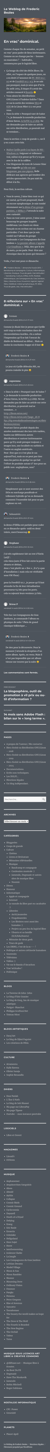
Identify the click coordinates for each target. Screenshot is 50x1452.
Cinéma (13, 853)
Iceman (13, 316)
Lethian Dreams (14, 1263)
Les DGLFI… (12, 776)
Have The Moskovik (16, 1377)
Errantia (10, 1231)
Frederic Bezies (13, 268)
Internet (13, 900)
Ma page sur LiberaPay (17, 1107)
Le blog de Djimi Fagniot (18, 1039)
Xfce (37, 103)
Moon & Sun (12, 1271)
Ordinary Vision (14, 1285)
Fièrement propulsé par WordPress (18, 1447)
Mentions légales (15, 780)
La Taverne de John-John (19, 993)
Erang (9, 1224)
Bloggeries (11, 842)
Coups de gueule (14, 846)
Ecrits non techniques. (17, 772)
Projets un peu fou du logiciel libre (29, 928)
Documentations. (15, 769)
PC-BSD (38, 284)
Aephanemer (12, 1181)
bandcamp (11, 276)
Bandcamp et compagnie (15, 270)
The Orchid (12, 1332)
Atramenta (11, 1064)
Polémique (11, 972)
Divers (9, 885)
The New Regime (15, 1328)
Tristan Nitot (13, 1014)
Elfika (25, 276)
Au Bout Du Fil (13, 1370)
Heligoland (12, 1238)
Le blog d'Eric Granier (17, 996)
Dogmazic (11, 1373)
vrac (17, 287)
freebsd (37, 276)
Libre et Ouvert (14, 1135)
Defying (10, 1220)
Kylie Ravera (12, 1067)
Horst (9, 1245)
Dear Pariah (12, 1096)
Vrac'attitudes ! (38, 273)
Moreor (10, 1278)
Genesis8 (11, 1413)
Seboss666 (15, 514)
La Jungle (11, 1256)
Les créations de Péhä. (17, 1043)
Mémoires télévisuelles (20, 860)
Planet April (12, 1434)
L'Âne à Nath (13, 1099)
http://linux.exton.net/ (16, 413)
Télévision (11, 957)
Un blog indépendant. (17, 783)
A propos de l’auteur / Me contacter (24, 744)
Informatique (38, 270)
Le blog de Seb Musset (17, 1103)
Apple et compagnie (19, 896)
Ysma (9, 1339)
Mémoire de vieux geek (21, 939)
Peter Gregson (13, 1299)
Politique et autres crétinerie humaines (26, 950)
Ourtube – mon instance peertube (23, 1114)
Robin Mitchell (13, 1384)
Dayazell (10, 1213)
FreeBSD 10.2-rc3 (24, 81)
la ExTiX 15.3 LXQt (30, 121)
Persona (10, 1296)
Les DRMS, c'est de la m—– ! (21, 946)
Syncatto (11, 1307)
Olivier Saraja (13, 1071)
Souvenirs (11, 954)
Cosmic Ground (14, 1206)
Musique (15, 273)
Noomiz (16, 882)
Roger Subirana (14, 1388)
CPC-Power (12, 1409)
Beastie (29, 92)
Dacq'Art (10, 1035)
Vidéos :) (10, 961)
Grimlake (11, 1235)
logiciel (34, 281)
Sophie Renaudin (15, 1075)
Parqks (9, 1292)
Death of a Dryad (14, 1217)
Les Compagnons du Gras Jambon (30, 278)
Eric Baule (11, 1227)
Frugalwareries (19, 918)
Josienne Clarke (14, 1253)
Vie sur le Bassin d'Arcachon (20, 964)
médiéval (12, 284)
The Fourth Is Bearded (17, 1324)
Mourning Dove (14, 1281)
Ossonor (10, 1289)
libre (6, 281)
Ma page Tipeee (14, 1110)
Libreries (7, 273)
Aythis (9, 1195)
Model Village (13, 1267)
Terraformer (12, 1310)
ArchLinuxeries (19, 914)
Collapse (10, 1199)
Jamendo (11, 1381)
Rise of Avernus (14, 1303)
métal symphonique (25, 284)
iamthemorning (14, 1249)
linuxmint (26, 281)
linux (19, 281)
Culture (29, 270)
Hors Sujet (11, 1242)
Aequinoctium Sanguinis (18, 1184)
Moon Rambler (14, 1274)
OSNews (10, 1160)
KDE (8, 106)
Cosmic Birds (12, 1202)
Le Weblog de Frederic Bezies (15, 1444)
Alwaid (9, 1192)
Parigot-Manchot (15, 1007)
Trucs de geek (26, 273)
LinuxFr (10, 1156)
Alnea (9, 1188)
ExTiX (31, 276)
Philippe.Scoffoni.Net (17, 1011)
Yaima (9, 1335)
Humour (10, 889)
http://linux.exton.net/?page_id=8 (22, 417)
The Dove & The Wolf (17, 1321)
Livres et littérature (19, 857)
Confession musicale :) (23, 871)
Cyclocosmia (12, 1210)
